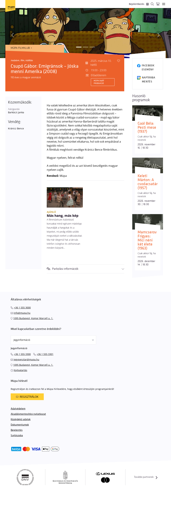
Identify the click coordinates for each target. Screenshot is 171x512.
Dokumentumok (20, 424)
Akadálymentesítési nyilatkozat (28, 414)
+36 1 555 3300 (22, 354)
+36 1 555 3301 (45, 354)
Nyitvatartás (20, 370)
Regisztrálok (29, 397)
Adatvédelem (18, 408)
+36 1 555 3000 (22, 307)
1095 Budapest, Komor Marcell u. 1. (33, 318)
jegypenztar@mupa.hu (26, 359)
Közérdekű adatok (21, 419)
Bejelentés (17, 430)
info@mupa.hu (22, 312)
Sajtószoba (17, 435)
